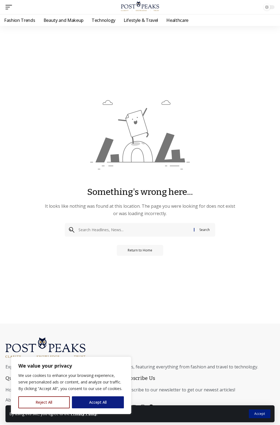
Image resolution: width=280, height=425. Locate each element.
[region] (71, 385)
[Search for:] (134, 230)
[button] (259, 413)
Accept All (98, 402)
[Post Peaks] (140, 7)
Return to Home (140, 250)
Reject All (44, 402)
